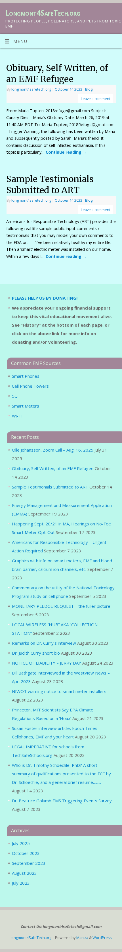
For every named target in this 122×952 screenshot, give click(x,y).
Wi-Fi (17, 416)
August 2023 (24, 873)
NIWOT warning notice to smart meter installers (59, 691)
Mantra (82, 937)
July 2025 (21, 843)
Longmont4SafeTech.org (42, 13)
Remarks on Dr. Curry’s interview (44, 643)
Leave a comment (95, 98)
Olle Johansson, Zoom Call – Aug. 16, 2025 (52, 450)
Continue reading (66, 152)
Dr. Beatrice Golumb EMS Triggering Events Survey (62, 800)
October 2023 (26, 853)
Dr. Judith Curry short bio (36, 653)
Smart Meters (25, 406)
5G (15, 396)
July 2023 (21, 883)
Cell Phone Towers (30, 386)
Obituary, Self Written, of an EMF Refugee (57, 73)
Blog (88, 89)
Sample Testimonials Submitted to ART (50, 184)
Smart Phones (25, 376)
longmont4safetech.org (31, 89)
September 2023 (28, 863)
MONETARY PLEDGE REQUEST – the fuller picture (61, 606)
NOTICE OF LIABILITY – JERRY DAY (46, 663)
